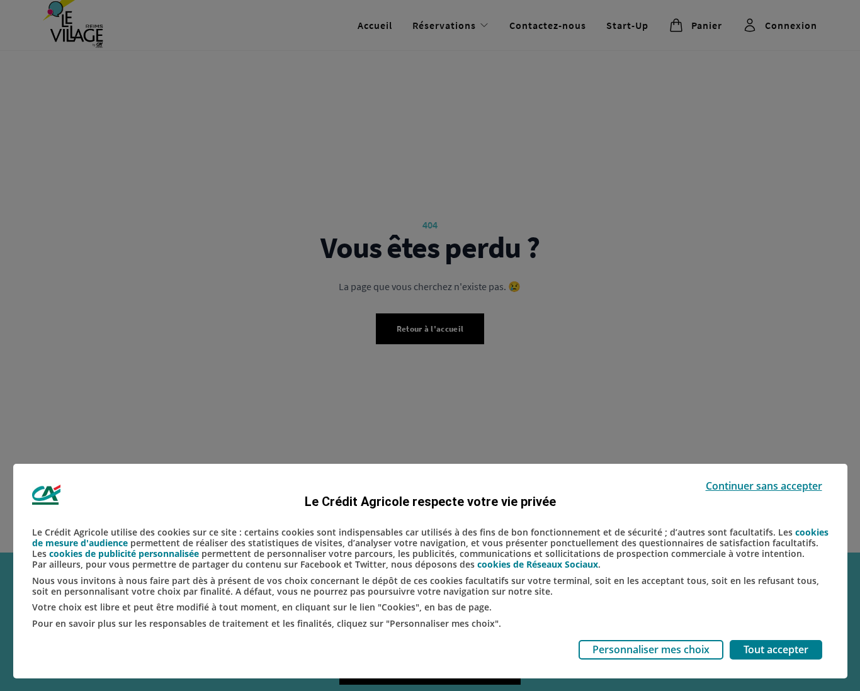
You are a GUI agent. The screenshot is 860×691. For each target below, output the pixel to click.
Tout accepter (776, 649)
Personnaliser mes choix (651, 649)
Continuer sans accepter (764, 486)
